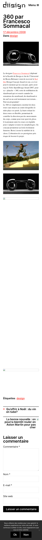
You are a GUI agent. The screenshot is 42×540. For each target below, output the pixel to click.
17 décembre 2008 (14, 32)
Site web (8, 496)
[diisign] (14, 5)
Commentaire (11, 447)
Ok (15, 534)
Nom (6, 474)
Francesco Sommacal (21, 73)
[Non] (39, 530)
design (14, 36)
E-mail (7, 485)
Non (26, 534)
